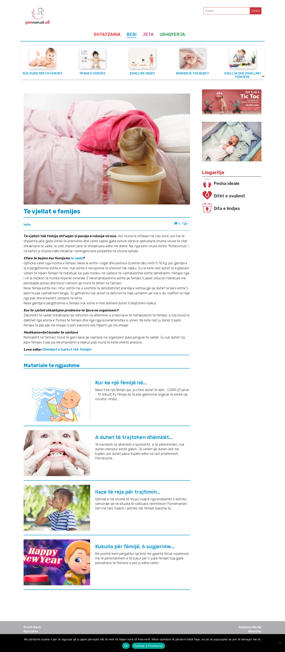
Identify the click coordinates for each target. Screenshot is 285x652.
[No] (280, 643)
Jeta (148, 34)
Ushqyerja (172, 34)
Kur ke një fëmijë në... (121, 383)
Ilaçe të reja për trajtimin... (127, 492)
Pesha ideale (227, 183)
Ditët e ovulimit (229, 195)
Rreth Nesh (32, 627)
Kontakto (31, 631)
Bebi (131, 34)
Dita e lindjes (227, 208)
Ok (126, 645)
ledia (27, 224)
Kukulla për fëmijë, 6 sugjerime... (135, 546)
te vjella (76, 258)
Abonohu (254, 631)
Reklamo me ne (250, 627)
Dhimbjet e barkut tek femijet (67, 349)
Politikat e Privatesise (148, 645)
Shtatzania (107, 34)
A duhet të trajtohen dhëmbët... (134, 437)
